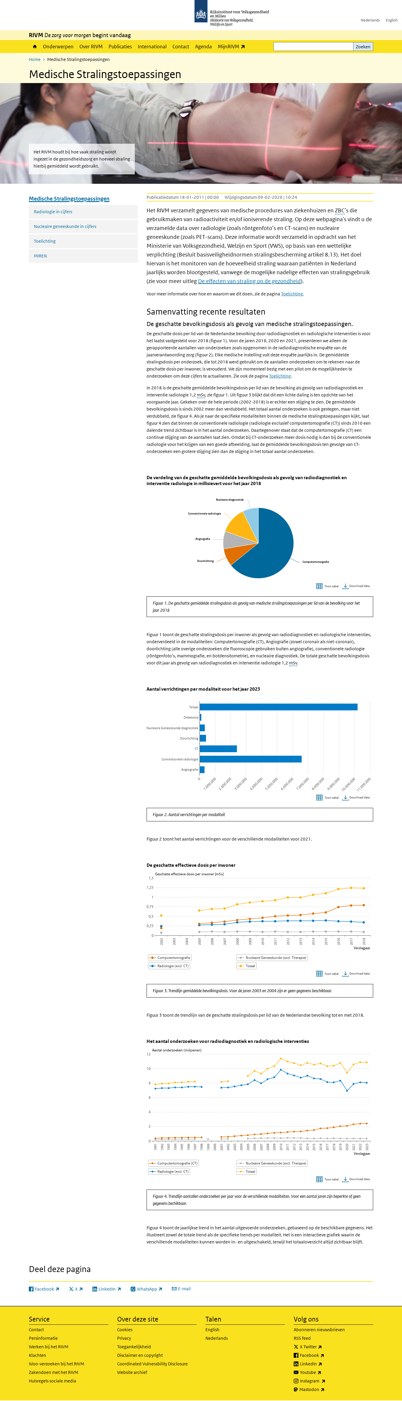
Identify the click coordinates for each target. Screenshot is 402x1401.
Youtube (323, 1372)
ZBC (340, 210)
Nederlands (370, 20)
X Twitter (324, 1346)
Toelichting (45, 241)
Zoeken (363, 46)
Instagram (325, 1381)
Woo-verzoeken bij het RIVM (56, 1364)
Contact (180, 46)
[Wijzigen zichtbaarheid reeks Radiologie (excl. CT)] (169, 965)
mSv (201, 395)
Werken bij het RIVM (48, 1346)
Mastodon (324, 1389)
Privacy (124, 1338)
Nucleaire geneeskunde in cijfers (65, 226)
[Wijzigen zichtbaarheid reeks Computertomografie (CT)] (173, 1163)
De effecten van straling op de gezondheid (249, 281)
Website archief (132, 1372)
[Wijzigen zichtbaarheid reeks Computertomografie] (170, 957)
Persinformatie (43, 1338)
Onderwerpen (58, 46)
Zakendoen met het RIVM (53, 1372)
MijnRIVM (233, 46)
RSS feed (302, 1338)
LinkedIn (324, 1364)
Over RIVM (91, 46)
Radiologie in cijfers (53, 211)
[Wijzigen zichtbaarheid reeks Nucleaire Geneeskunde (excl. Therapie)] (272, 957)
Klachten (37, 1355)
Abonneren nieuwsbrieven (319, 1329)
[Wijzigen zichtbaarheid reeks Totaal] (246, 965)
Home (34, 46)
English (392, 20)
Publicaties (120, 46)
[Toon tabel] (328, 586)
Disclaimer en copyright (140, 1355)
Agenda (203, 46)
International (152, 46)
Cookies (124, 1329)
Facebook (325, 1355)
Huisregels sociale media (52, 1381)
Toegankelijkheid (134, 1346)
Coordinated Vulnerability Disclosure (152, 1364)
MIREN (40, 256)
